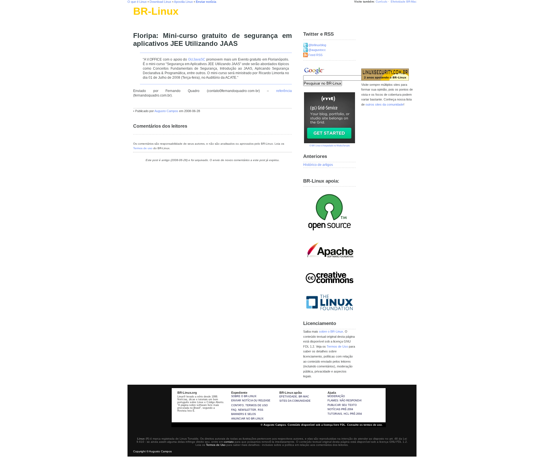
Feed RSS (315, 55)
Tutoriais (335, 413)
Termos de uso (142, 148)
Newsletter (247, 409)
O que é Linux (137, 1)
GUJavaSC (196, 59)
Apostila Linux (183, 1)
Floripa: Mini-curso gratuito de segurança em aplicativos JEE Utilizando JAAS (212, 39)
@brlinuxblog (317, 45)
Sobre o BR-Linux (243, 396)
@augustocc (317, 50)
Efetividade (398, 1)
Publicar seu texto (342, 405)
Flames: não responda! (345, 400)
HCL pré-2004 (353, 413)
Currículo (381, 1)
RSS (260, 409)
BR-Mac (411, 1)
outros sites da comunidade (384, 104)
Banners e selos (243, 414)
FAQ (233, 409)
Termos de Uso (337, 346)
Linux (137, 18)
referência (284, 91)
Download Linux (160, 1)
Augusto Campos (166, 111)
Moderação (336, 396)
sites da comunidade (295, 400)
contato (229, 441)
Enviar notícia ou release (250, 400)
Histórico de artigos (318, 165)
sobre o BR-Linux (331, 331)
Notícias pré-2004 (340, 409)
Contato (237, 405)
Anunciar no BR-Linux (247, 418)
